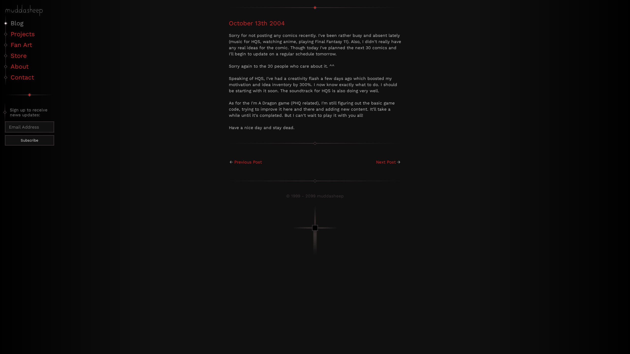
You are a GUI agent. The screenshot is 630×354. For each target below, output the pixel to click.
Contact (22, 77)
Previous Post (248, 162)
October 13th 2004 (257, 23)
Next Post (386, 162)
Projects (23, 34)
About (20, 66)
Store (19, 55)
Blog (17, 23)
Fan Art (21, 44)
